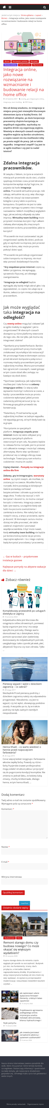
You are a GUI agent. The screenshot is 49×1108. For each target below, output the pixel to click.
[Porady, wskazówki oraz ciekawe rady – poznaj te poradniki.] (4, 7)
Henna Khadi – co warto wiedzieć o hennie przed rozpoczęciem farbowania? (22, 749)
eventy (23, 99)
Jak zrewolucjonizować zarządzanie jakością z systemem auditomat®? (30, 1035)
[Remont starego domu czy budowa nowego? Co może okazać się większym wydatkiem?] (24, 913)
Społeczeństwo (24, 65)
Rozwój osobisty (10, 65)
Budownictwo (9, 938)
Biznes (4, 18)
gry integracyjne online (35, 99)
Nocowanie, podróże (20, 61)
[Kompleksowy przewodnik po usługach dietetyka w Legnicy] (24, 585)
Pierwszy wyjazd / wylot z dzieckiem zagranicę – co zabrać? (22, 685)
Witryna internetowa (11, 876)
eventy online (14, 323)
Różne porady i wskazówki (16, 1104)
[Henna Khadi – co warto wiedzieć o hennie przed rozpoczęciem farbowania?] (24, 721)
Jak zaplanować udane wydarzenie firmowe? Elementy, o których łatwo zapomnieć (31, 997)
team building (17, 102)
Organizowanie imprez (35, 1104)
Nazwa (5, 846)
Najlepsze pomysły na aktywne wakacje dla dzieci (24, 568)
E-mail (5, 861)
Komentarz (7, 809)
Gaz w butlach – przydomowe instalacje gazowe (20, 558)
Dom (19, 938)
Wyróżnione (37, 65)
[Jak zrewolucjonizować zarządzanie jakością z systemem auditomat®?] (9, 1031)
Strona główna (27, 15)
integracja (7, 102)
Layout (38, 15)
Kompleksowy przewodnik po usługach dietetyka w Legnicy (24, 612)
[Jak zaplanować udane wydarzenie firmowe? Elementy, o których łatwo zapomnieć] (9, 992)
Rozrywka (34, 61)
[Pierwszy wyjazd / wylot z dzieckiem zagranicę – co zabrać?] (24, 658)
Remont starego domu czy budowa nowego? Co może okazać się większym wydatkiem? (21, 947)
